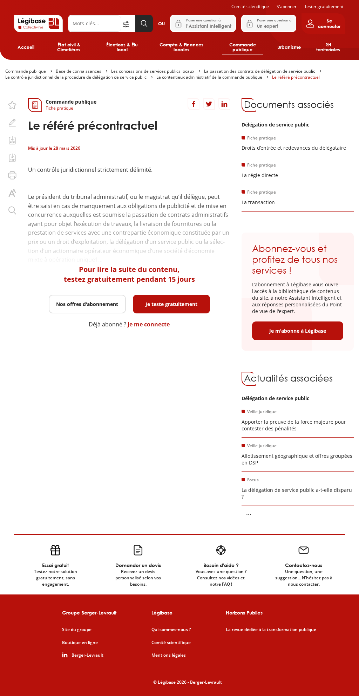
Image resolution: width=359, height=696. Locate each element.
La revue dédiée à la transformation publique (271, 629)
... (248, 512)
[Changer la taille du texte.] (12, 193)
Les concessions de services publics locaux (152, 71)
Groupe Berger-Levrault (89, 613)
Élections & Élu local (122, 47)
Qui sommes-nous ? (171, 629)
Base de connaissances (78, 71)
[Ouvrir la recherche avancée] (128, 23)
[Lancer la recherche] (144, 23)
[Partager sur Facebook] (193, 104)
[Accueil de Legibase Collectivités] (38, 23)
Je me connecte (149, 324)
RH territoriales (328, 47)
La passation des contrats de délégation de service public (259, 71)
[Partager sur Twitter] (209, 104)
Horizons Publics (244, 613)
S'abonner (287, 6)
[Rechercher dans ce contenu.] (12, 210)
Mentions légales (168, 655)
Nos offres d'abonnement (87, 304)
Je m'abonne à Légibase (297, 330)
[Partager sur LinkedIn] (224, 104)
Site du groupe (77, 629)
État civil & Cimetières (68, 47)
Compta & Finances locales (181, 47)
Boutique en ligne (80, 642)
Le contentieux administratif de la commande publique (209, 77)
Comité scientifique (250, 6)
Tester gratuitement (323, 6)
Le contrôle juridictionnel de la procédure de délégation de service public (76, 77)
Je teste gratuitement (171, 304)
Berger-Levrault (87, 655)
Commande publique (242, 47)
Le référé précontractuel (296, 77)
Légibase (161, 613)
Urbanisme (289, 47)
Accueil (26, 47)
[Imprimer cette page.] (12, 175)
